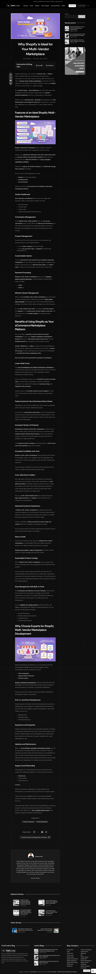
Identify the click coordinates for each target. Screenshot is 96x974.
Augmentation (84, 951)
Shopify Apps (70, 957)
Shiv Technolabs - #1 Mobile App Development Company (63, 971)
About (63, 5)
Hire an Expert (45, 5)
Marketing (83, 953)
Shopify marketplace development (25, 682)
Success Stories (55, 5)
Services (25, 5)
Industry (37, 5)
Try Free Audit (81, 5)
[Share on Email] (10, 80)
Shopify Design (84, 957)
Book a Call (72, 5)
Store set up (21, 776)
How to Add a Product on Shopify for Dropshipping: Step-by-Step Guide (51, 902)
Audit (31, 5)
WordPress (69, 966)
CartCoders (33, 971)
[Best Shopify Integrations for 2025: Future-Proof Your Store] (14, 930)
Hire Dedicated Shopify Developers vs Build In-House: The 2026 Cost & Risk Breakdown (25, 912)
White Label (70, 964)
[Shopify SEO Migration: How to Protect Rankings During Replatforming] (67, 28)
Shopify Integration (72, 960)
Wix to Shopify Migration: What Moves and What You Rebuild (77, 34)
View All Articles (35, 878)
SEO (82, 955)
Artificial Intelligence (86, 949)
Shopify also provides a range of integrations (28, 550)
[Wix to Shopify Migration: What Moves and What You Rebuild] (67, 35)
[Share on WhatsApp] (10, 83)
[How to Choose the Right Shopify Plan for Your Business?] (56, 930)
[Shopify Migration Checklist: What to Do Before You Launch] (67, 41)
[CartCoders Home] (13, 5)
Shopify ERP (84, 959)
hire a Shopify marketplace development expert (35, 748)
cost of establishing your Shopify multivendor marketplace (35, 367)
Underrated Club (59, 1)
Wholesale (83, 964)
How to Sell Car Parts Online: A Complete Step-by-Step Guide (52, 912)
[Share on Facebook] (10, 74)
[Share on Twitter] (10, 77)
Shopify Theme (84, 962)
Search (67, 14)
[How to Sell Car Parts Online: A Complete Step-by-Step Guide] (41, 913)
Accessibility (70, 949)
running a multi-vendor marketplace (30, 81)
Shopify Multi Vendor (72, 962)
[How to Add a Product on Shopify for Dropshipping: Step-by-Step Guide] (41, 903)
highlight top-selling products (29, 605)
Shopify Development (29, 821)
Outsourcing (70, 955)
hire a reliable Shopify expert (41, 810)
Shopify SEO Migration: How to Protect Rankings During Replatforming (77, 28)
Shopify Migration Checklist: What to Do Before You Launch (77, 40)
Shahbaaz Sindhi (39, 856)
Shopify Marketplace (42, 821)
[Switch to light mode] (88, 5)
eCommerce (70, 953)
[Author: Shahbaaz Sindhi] (31, 856)
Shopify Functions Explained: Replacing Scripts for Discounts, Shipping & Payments (25, 902)
